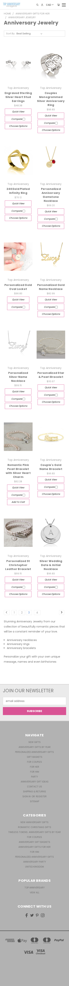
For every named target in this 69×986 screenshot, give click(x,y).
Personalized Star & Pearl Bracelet (50, 375)
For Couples (34, 761)
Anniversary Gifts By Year (35, 747)
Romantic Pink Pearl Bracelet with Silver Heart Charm (18, 471)
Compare (17, 119)
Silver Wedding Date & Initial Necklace (50, 565)
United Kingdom (34, 866)
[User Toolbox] (42, 5)
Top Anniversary (35, 887)
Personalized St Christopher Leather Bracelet (18, 565)
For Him (34, 771)
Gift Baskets (34, 757)
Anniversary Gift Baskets (34, 842)
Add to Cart (18, 502)
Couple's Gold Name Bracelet (50, 467)
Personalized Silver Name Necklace (18, 377)
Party (34, 776)
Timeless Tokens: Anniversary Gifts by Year (34, 832)
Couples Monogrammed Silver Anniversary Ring (51, 99)
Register (41, 796)
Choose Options (18, 126)
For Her (34, 766)
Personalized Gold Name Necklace (51, 287)
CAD (48, 4)
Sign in (26, 796)
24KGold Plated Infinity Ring (18, 191)
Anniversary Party (34, 861)
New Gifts (35, 742)
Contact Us (34, 786)
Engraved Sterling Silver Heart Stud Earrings (18, 97)
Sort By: (10, 33)
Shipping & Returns (34, 791)
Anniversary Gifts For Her (34, 847)
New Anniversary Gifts (34, 822)
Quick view (18, 111)
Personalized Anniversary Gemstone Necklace (51, 195)
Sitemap (34, 801)
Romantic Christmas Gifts (34, 827)
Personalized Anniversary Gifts (34, 752)
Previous (6, 982)
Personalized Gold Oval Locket (18, 287)
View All (34, 892)
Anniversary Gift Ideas (34, 781)
